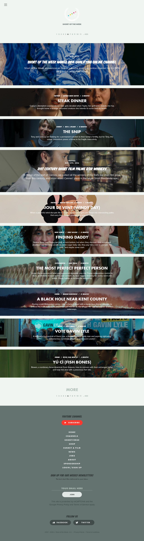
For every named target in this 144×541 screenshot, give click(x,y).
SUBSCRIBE (74, 422)
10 (77, 34)
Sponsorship (72, 463)
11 (81, 34)
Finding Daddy (72, 237)
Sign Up (77, 467)
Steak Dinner (72, 100)
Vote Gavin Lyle (72, 331)
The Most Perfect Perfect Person (72, 268)
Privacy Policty (79, 532)
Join (72, 494)
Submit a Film (72, 448)
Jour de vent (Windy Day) (72, 207)
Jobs (72, 455)
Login (66, 467)
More (72, 389)
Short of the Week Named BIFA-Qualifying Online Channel (72, 62)
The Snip (72, 131)
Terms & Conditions (92, 532)
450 (86, 34)
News (72, 452)
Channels (72, 436)
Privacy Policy (63, 504)
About (72, 459)
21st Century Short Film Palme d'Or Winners (72, 168)
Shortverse (72, 440)
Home (72, 432)
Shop (72, 444)
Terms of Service (81, 504)
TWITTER (85, 522)
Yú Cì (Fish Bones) (72, 362)
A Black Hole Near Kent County (72, 299)
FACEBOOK (62, 522)
